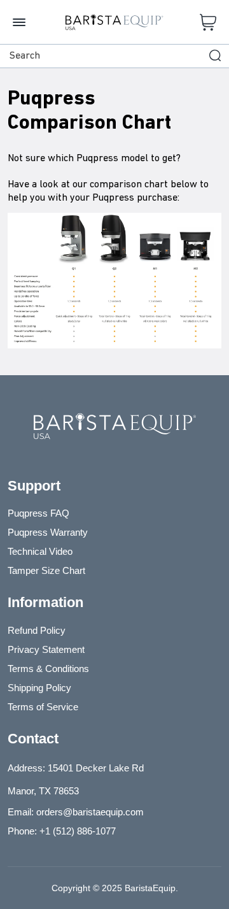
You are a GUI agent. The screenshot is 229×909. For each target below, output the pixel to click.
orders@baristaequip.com (90, 811)
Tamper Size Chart (46, 570)
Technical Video (40, 551)
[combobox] (114, 56)
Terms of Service (43, 706)
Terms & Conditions (48, 668)
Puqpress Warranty (48, 532)
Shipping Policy (39, 687)
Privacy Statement (46, 649)
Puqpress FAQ (38, 513)
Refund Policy (37, 630)
